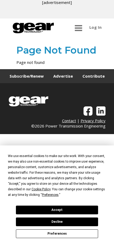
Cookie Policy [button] (41, 189)
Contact (69, 120)
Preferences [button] (50, 195)
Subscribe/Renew (27, 76)
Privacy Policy (93, 120)
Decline (57, 222)
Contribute (93, 76)
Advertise (63, 76)
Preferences (57, 233)
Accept (57, 210)
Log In (95, 27)
